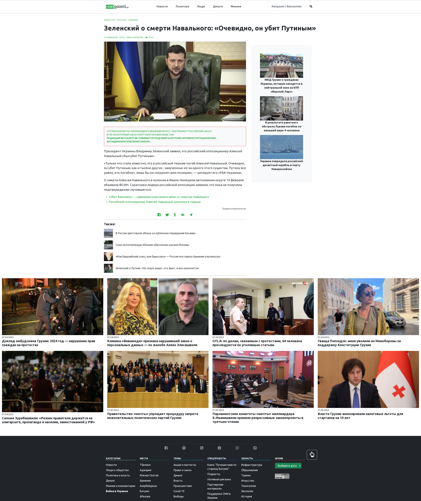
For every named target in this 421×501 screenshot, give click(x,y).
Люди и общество (117, 470)
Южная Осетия (149, 475)
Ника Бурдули (135, 37)
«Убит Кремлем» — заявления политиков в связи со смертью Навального (159, 196)
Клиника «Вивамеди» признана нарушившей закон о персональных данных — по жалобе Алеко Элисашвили (152, 343)
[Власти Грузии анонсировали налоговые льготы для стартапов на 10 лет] (368, 379)
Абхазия (145, 496)
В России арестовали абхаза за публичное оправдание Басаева (155, 233)
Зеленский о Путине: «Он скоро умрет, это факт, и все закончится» (157, 268)
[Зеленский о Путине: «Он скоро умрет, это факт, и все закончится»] (108, 267)
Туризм (246, 475)
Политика (182, 6)
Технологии (248, 485)
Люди (201, 6)
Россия (121, 20)
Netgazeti (278, 6)
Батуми (144, 491)
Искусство (247, 480)
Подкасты (213, 474)
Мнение (236, 6)
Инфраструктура (251, 464)
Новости (162, 6)
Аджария (145, 470)
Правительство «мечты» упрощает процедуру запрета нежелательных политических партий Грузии (152, 416)
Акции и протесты (184, 464)
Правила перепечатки (234, 208)
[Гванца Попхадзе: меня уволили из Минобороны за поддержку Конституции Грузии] (368, 306)
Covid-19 (178, 491)
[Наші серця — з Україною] (117, 6)
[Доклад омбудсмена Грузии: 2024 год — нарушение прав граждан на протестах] (52, 306)
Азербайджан (148, 485)
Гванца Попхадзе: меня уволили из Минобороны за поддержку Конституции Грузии (359, 343)
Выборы (178, 496)
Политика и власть (118, 475)
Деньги (218, 6)
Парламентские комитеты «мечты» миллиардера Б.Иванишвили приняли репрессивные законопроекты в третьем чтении (257, 418)
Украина (133, 20)
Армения (145, 480)
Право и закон (182, 470)
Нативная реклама (219, 479)
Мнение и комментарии (120, 485)
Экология (247, 491)
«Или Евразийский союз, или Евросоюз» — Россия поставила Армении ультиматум (168, 256)
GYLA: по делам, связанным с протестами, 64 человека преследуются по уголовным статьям (257, 343)
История (246, 496)
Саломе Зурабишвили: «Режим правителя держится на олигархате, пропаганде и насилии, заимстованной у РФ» (48, 420)
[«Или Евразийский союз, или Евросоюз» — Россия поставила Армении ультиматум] (108, 256)
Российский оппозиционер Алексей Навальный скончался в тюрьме (155, 201)
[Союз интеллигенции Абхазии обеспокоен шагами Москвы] (108, 244)
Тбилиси (145, 464)
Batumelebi (294, 6)
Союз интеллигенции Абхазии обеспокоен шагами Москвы (152, 244)
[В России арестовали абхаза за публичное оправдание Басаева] (108, 232)
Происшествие (182, 485)
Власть (177, 480)
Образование (249, 470)
